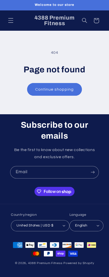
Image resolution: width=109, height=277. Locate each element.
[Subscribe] (93, 172)
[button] (10, 20)
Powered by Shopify (78, 263)
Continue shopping (54, 89)
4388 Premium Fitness (45, 263)
